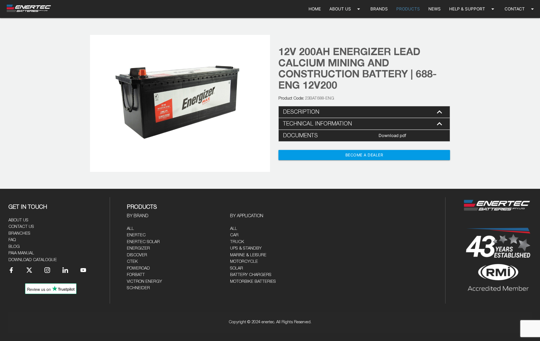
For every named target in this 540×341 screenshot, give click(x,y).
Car (234, 235)
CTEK (132, 261)
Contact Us (21, 227)
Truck (237, 242)
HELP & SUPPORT (472, 9)
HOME (315, 9)
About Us (18, 220)
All (130, 228)
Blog (14, 246)
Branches (19, 233)
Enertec (136, 235)
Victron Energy (144, 281)
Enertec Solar (143, 242)
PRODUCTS (408, 9)
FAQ (12, 240)
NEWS (434, 9)
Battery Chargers (250, 275)
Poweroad (138, 268)
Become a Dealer (364, 154)
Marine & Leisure (248, 255)
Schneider (138, 288)
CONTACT (520, 9)
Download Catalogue (32, 260)
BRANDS (379, 9)
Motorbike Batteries (253, 281)
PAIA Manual (21, 253)
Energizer (138, 248)
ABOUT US (345, 9)
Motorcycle (244, 261)
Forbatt (136, 275)
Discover (137, 255)
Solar (236, 268)
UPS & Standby (246, 248)
